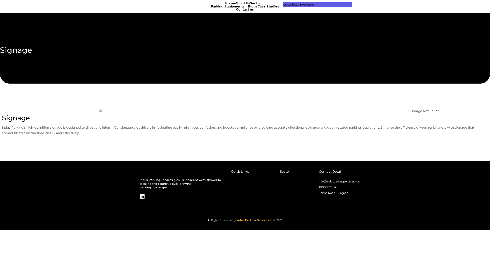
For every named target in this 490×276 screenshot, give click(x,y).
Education (287, 187)
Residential (288, 193)
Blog (234, 193)
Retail (284, 198)
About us (237, 187)
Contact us (239, 198)
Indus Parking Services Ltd (255, 220)
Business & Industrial (295, 204)
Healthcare (288, 181)
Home (235, 181)
